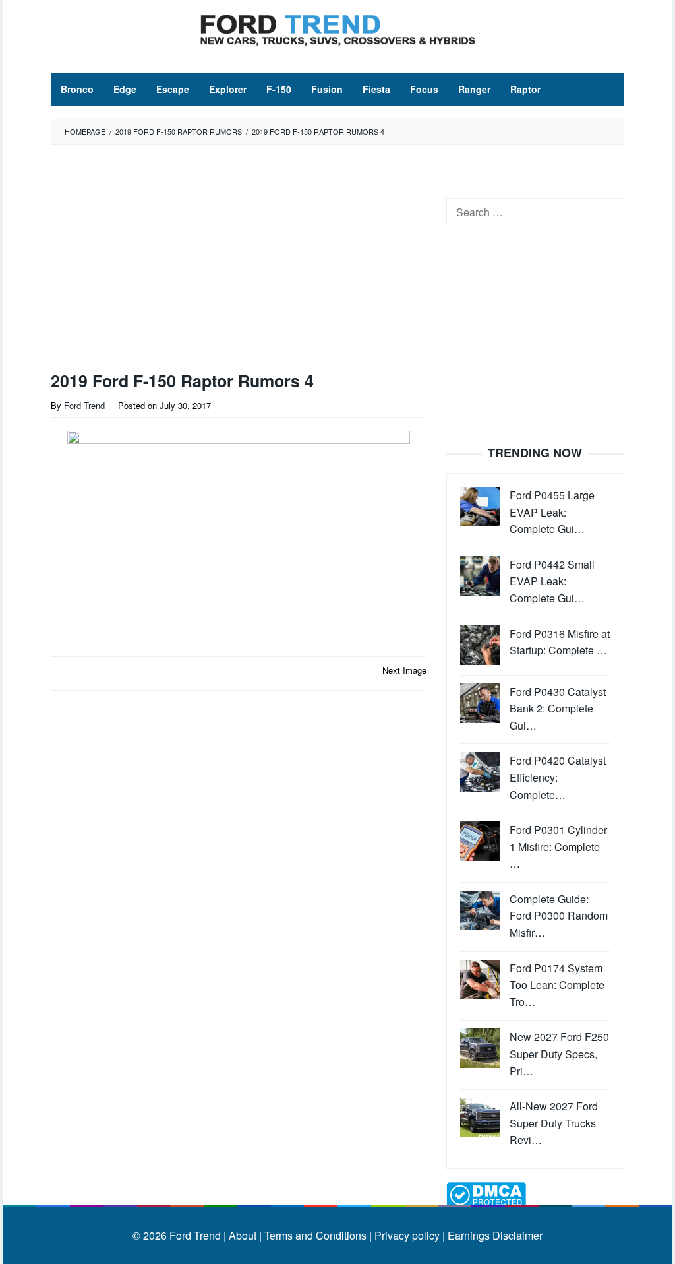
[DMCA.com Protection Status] (486, 1193)
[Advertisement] (258, 261)
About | (245, 1235)
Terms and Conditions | (317, 1235)
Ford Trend (195, 1235)
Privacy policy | (408, 1235)
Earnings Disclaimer (494, 1235)
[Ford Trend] (337, 28)
